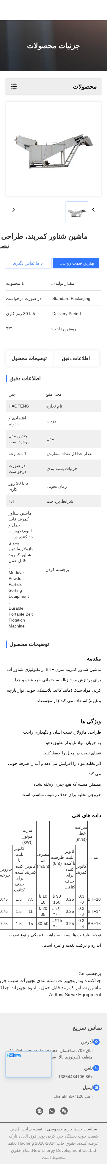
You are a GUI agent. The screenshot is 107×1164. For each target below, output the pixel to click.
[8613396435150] (52, 1112)
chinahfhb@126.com (73, 1096)
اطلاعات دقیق (76, 358)
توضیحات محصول (29, 358)
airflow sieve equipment (75, 994)
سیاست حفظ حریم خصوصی (72, 1129)
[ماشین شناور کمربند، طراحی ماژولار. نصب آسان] (53, 149)
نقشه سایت (32, 1129)
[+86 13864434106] (39, 1112)
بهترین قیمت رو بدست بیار (71, 263)
